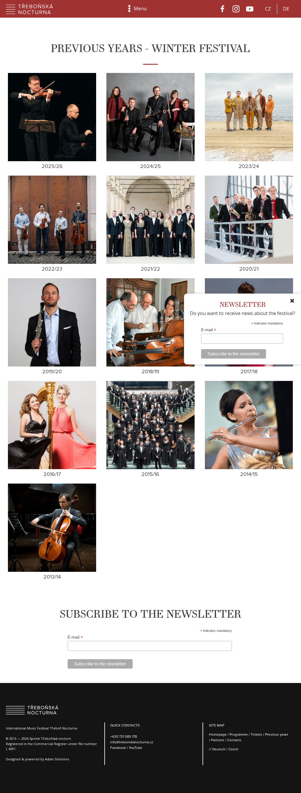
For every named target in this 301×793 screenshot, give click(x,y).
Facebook (118, 747)
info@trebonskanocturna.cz (131, 741)
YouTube (135, 747)
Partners (217, 739)
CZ (268, 9)
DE (286, 9)
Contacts (234, 739)
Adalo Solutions (57, 759)
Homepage (218, 734)
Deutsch (218, 749)
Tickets (256, 734)
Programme (239, 734)
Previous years (276, 734)
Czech (233, 749)
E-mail (208, 330)
